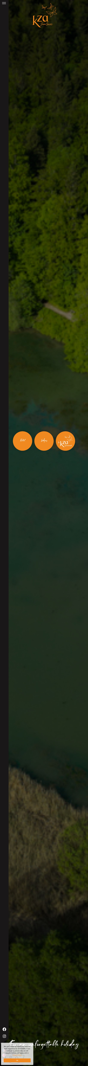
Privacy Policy (17, 1055)
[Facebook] (4, 1029)
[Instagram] (4, 1036)
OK (17, 1060)
